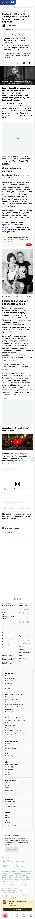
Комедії (7, 772)
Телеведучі (5, 645)
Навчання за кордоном (12, 793)
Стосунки (9, 7)
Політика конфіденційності (7, 654)
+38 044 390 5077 (24, 605)
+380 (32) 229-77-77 (13, 892)
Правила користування (9, 651)
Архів (20, 655)
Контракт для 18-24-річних (13, 728)
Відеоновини (9, 683)
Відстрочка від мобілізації (13, 730)
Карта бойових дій (11, 699)
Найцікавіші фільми (11, 764)
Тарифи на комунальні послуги (15, 751)
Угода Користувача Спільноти (24, 636)
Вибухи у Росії (9, 709)
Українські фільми (11, 767)
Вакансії (21, 649)
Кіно (7, 762)
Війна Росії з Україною (13, 694)
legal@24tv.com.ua (24, 894)
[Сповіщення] (33, 2)
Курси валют (9, 746)
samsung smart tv (20, 866)
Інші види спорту (10, 825)
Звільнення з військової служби (15, 720)
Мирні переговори (11, 702)
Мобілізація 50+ (10, 723)
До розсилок (11, 849)
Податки (7, 753)
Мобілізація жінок (10, 725)
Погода (7, 688)
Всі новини (9, 673)
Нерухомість (9, 799)
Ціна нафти (8, 743)
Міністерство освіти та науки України (16, 783)
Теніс (6, 820)
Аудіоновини (9, 686)
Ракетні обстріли (10, 697)
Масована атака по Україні (13, 707)
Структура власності (25, 652)
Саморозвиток (9, 790)
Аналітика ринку (10, 801)
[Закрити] (31, 901)
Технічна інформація (25, 643)
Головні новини (10, 676)
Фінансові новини (11, 748)
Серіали (7, 774)
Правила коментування (25, 640)
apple (20, 861)
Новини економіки (12, 741)
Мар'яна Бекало (11, 25)
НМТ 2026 (8, 788)
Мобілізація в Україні (13, 718)
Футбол (7, 817)
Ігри (20, 661)
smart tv (7, 866)
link (19, 612)
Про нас (4, 632)
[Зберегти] (30, 63)
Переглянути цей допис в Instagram (15, 489)
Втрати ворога (9, 712)
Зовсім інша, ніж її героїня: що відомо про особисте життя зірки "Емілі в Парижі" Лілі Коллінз (16, 159)
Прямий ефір (9, 681)
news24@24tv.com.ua (8, 605)
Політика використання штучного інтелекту (9, 659)
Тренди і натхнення (11, 806)
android (7, 861)
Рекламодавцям (6, 648)
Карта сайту (22, 658)
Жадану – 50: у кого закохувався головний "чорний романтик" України (23, 7)
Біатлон (7, 822)
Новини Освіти (10, 781)
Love (3, 7)
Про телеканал (6, 642)
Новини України (10, 678)
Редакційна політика (8, 639)
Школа (7, 785)
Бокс (6, 815)
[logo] (12, 2)
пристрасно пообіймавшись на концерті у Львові (14, 355)
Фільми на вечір (10, 769)
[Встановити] (17, 905)
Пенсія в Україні (10, 756)
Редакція (4, 635)
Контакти (21, 646)
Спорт (7, 813)
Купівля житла (9, 804)
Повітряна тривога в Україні (14, 704)
